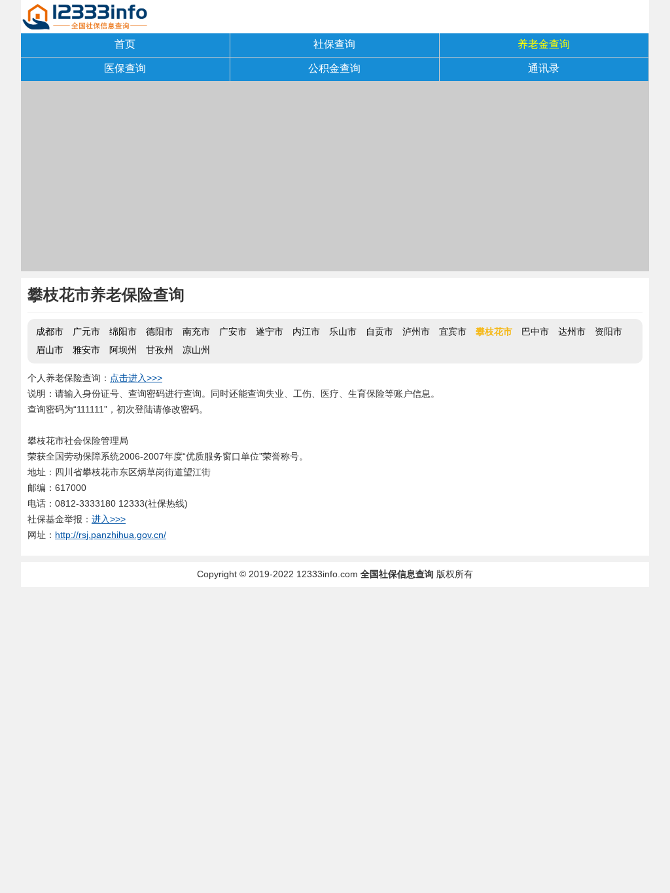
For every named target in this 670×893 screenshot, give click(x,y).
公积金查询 (334, 68)
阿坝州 (123, 350)
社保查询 (334, 44)
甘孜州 (159, 350)
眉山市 (49, 350)
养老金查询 (544, 44)
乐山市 (343, 331)
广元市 (86, 331)
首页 (125, 44)
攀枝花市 (494, 331)
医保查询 (125, 68)
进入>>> (109, 519)
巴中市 (535, 331)
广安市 (233, 331)
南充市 (196, 331)
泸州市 (416, 331)
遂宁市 (269, 331)
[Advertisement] (335, 179)
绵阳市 (123, 331)
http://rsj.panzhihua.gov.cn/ (110, 535)
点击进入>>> (136, 378)
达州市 (572, 331)
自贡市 (379, 331)
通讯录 (543, 68)
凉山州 (196, 350)
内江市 (306, 331)
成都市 (49, 331)
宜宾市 (453, 331)
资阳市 (608, 331)
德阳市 (159, 331)
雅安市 (86, 350)
